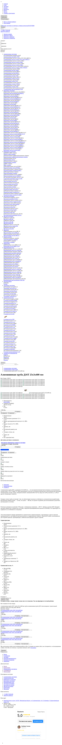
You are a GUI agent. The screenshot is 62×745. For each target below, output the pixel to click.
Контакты (6, 9)
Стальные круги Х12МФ (10, 338)
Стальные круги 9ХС (9, 319)
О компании (7, 655)
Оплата (5, 7)
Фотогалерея (7, 671)
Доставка (6, 6)
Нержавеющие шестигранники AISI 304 (14, 280)
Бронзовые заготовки (9, 90)
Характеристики (8, 486)
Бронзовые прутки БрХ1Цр (11, 128)
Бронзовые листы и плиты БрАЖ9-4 (13, 139)
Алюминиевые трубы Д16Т (11, 81)
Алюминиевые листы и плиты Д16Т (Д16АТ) (15, 67)
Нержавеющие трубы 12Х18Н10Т (12, 277)
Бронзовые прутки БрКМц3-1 (11, 131)
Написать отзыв (4, 599)
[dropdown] (1, 1)
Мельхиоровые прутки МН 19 (11, 235)
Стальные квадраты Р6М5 (10, 300)
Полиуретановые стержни (10, 173)
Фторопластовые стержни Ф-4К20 (12, 194)
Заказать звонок (8, 34)
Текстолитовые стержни (10, 186)
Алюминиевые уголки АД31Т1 (12, 84)
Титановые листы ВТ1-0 (10, 288)
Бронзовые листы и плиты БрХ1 (12, 150)
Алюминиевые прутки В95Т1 (11, 73)
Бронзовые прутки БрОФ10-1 (11, 112)
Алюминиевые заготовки (10, 54)
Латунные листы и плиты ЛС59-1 (12, 201)
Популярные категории (7, 674)
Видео (5, 10)
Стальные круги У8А (9, 335)
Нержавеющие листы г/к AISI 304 (12, 269)
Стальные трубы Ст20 (9, 346)
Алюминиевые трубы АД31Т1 (11, 78)
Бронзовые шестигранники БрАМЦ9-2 (14, 93)
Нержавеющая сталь (9, 247)
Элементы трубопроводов (10, 353)
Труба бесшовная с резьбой (11, 239)
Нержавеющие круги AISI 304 (11, 255)
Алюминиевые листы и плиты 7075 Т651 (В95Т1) (16, 59)
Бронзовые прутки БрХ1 (10, 117)
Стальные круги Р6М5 (9, 324)
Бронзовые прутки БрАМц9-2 (11, 101)
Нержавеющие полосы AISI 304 (12, 274)
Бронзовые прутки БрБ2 (10, 104)
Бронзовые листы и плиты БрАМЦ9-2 (13, 144)
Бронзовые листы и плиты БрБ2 (12, 136)
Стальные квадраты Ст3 (10, 303)
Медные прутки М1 (9, 228)
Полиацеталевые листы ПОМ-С (12, 167)
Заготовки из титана (9, 685)
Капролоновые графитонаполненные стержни (16, 157)
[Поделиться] (15, 413)
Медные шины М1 (8, 223)
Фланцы (6, 360)
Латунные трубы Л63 (9, 212)
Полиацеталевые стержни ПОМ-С (12, 170)
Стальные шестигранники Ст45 (12, 351)
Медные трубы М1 (8, 219)
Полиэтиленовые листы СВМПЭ (12, 176)
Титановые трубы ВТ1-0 (10, 296)
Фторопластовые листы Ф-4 (11, 189)
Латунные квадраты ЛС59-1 (11, 199)
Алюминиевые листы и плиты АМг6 (13, 65)
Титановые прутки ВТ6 (10, 293)
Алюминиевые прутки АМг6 (11, 70)
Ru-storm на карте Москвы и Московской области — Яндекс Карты (31, 738)
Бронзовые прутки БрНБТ (10, 120)
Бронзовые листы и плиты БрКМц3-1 (13, 147)
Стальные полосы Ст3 (9, 343)
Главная (6, 3)
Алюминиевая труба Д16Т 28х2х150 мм (11, 639)
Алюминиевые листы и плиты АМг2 (13, 62)
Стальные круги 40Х (9, 314)
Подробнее (33, 647)
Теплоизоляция (7, 281)
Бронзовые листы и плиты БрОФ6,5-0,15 (14, 134)
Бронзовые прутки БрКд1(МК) (12, 115)
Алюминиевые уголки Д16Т (11, 86)
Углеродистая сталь (9, 297)
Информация (4, 652)
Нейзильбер (7, 243)
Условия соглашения (9, 659)
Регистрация (7, 23)
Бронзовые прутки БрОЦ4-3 (11, 125)
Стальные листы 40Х (9, 341)
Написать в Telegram (9, 36)
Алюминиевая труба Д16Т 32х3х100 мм (11, 618)
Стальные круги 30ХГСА (10, 311)
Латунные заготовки (9, 196)
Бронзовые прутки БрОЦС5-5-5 (12, 107)
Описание (6, 484)
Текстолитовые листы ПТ (10, 181)
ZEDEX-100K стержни (10, 154)
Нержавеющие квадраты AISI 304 (12, 253)
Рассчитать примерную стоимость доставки (13, 442)
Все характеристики (9, 437)
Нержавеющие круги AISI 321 (11, 258)
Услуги (5, 12)
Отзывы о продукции (9, 13)
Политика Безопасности (10, 658)
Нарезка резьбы (8, 236)
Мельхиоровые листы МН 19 (11, 232)
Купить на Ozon (5, 449)
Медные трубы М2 (8, 222)
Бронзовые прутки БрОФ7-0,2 (11, 109)
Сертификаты (7, 670)
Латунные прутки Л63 (9, 207)
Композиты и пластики (10, 151)
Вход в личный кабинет (10, 21)
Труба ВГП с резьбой (9, 242)
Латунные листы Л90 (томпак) (11, 204)
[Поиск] (17, 364)
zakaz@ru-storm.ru (5, 31)
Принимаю (3, 650)
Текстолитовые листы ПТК (11, 184)
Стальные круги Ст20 (9, 327)
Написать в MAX (8, 35)
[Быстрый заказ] (1, 451)
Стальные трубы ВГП (9, 349)
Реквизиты (6, 661)
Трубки (5, 284)
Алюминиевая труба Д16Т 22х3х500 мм (11, 632)
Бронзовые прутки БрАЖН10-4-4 (12, 98)
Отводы (6, 354)
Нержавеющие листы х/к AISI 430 (12, 250)
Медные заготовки (8, 216)
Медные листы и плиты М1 (11, 226)
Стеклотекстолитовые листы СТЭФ (13, 178)
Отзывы (6, 487)
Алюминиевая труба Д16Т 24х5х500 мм (11, 625)
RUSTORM (7, 402)
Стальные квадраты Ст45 (10, 305)
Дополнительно (5, 663)
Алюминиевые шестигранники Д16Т (13, 89)
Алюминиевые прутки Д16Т (11, 75)
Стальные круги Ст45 (9, 330)
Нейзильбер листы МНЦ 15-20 (12, 246)
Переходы (6, 357)
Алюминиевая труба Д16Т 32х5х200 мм (11, 611)
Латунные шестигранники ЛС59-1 (12, 215)
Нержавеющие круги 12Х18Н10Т (12, 261)
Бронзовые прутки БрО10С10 (11, 123)
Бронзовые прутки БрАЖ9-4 (11, 96)
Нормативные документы (10, 669)
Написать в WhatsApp (9, 38)
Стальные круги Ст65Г (10, 333)
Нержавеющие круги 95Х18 (11, 266)
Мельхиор (6, 230)
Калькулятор (7, 667)
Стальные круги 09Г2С (10, 308)
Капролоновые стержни (10, 162)
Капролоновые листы (9, 159)
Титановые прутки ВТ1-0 (10, 291)
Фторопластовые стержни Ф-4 (11, 192)
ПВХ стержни (7, 165)
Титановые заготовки (9, 285)
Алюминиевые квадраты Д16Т (12, 56)
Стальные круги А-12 (9, 322)
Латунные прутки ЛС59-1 (10, 209)
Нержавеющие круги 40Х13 (11, 264)
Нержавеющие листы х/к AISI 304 (12, 272)
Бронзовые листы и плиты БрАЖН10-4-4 (14, 142)
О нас (5, 5)
